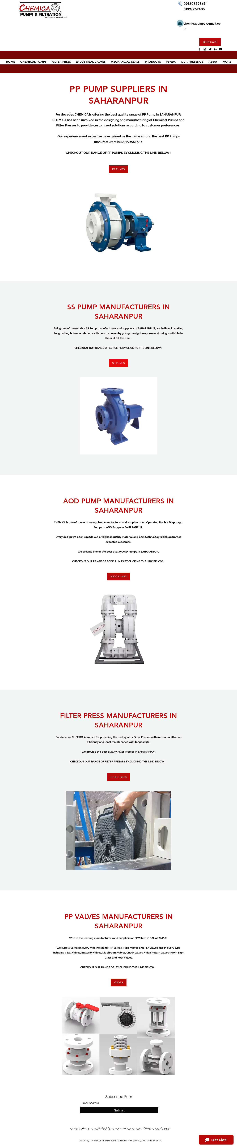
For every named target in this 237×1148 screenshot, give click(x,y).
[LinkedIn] (215, 49)
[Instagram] (205, 49)
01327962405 (194, 9)
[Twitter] (210, 49)
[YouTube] (220, 49)
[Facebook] (199, 49)
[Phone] (180, 3)
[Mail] (180, 23)
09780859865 (195, 4)
